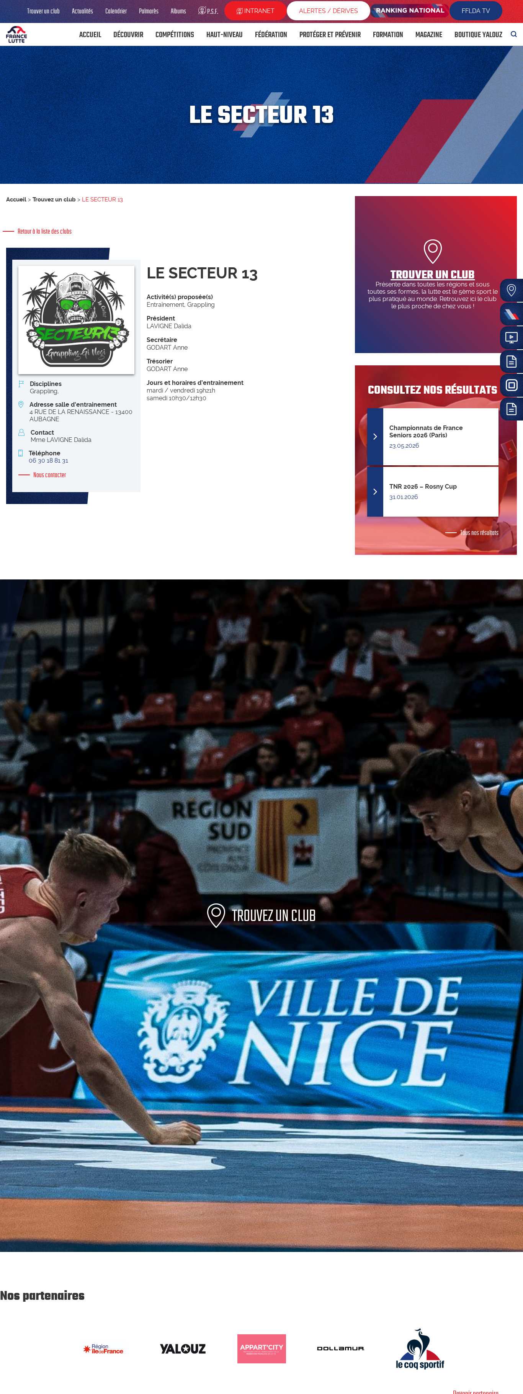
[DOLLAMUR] (341, 1349)
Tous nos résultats (479, 533)
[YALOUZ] (182, 1349)
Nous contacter (49, 475)
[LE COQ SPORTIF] (420, 1349)
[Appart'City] (261, 1349)
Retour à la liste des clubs (45, 231)
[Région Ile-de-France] (103, 1349)
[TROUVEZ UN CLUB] (261, 1249)
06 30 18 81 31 (48, 460)
